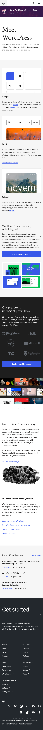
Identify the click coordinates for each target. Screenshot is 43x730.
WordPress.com (9, 681)
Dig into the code (9, 533)
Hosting (5, 652)
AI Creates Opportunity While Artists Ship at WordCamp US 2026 (21, 562)
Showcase (27, 645)
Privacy (5, 656)
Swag (26, 674)
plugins (12, 210)
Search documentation (11, 529)
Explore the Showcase (21, 364)
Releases (5, 577)
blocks (15, 105)
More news (36, 555)
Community (6, 567)
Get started (15, 610)
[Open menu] (39, 3)
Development (7, 588)
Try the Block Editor (10, 163)
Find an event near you (11, 462)
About (4, 645)
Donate (26, 670)
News (4, 649)
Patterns (26, 656)
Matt (5, 684)
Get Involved (28, 663)
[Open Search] (33, 3)
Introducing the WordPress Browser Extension (14, 583)
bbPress (6, 688)
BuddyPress (7, 692)
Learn (4, 663)
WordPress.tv (8, 674)
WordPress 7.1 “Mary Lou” (13, 573)
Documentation (8, 666)
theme (12, 107)
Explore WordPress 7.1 (21, 254)
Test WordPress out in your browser (16, 525)
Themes (26, 649)
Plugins (25, 652)
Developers (6, 670)
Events (25, 666)
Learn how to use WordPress (13, 521)
